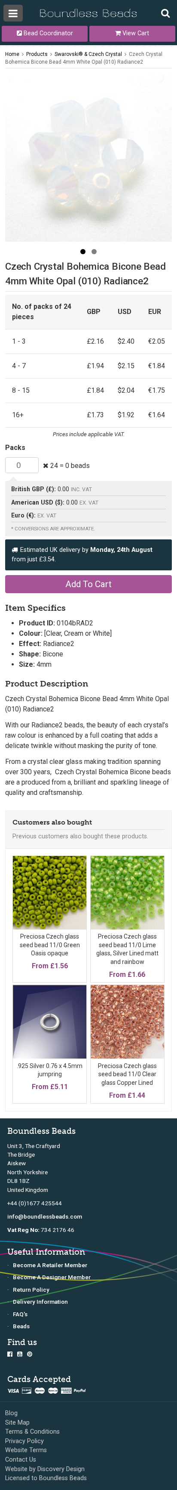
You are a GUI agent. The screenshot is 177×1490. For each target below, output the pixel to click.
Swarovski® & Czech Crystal (88, 54)
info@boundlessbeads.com (44, 1216)
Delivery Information (40, 1301)
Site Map (17, 1422)
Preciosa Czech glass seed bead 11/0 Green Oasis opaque (50, 945)
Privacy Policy (24, 1441)
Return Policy (31, 1289)
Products (37, 54)
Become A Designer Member (52, 1277)
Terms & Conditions (32, 1431)
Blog (11, 1413)
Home (12, 54)
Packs (15, 447)
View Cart (135, 33)
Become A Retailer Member (50, 1265)
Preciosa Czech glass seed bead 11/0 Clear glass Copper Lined (127, 1074)
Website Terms (26, 1450)
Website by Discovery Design (45, 1469)
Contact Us (20, 1459)
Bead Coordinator (47, 33)
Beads (21, 1326)
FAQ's (20, 1314)
